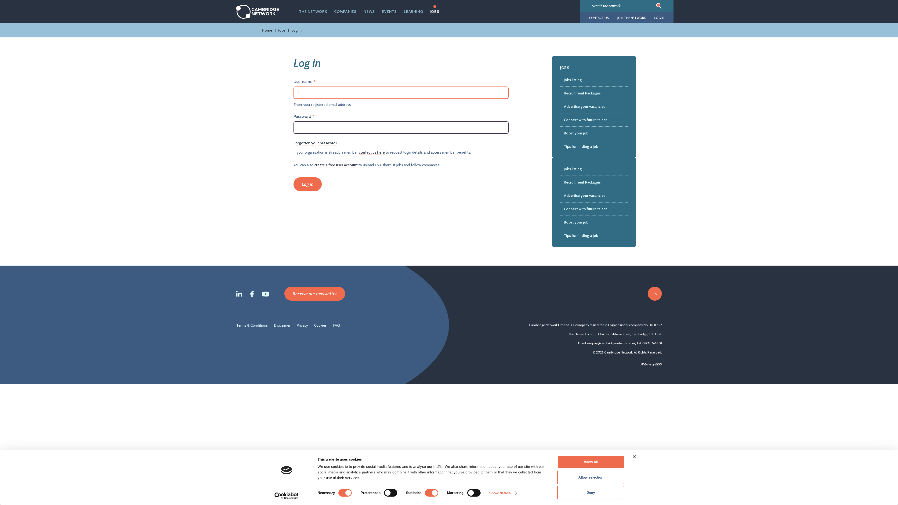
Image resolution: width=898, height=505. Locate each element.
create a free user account (336, 165)
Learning (413, 11)
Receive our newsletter (315, 293)
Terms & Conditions (252, 325)
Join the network (631, 18)
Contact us (599, 18)
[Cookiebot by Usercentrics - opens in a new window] (286, 495)
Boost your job (576, 133)
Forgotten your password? (315, 143)
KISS (658, 364)
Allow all (591, 462)
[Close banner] (634, 456)
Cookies (320, 325)
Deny (591, 492)
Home (267, 30)
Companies (345, 11)
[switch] (390, 493)
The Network (313, 11)
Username (302, 81)
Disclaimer (282, 325)
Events (389, 11)
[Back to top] (655, 294)
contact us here (372, 152)
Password (302, 116)
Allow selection (590, 477)
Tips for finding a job (581, 146)
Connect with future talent (585, 120)
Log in (659, 18)
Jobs (434, 11)
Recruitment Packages (582, 93)
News (369, 11)
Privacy (302, 325)
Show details (500, 493)
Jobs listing (573, 80)
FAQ (336, 325)
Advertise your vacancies (584, 106)
